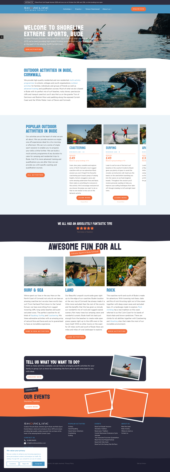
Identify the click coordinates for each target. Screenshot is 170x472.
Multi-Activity (125, 429)
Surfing (41, 315)
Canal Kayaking (73, 429)
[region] (25, 457)
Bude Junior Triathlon (101, 431)
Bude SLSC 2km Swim (102, 442)
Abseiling (114, 321)
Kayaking (34, 315)
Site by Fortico (141, 463)
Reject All (26, 464)
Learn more (84, 198)
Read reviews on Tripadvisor (85, 232)
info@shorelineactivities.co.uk (36, 443)
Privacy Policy (69, 463)
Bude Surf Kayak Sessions (103, 427)
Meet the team (126, 427)
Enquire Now (138, 9)
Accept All (38, 464)
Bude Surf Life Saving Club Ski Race (106, 444)
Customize (12, 464)
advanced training (31, 88)
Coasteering (53, 315)
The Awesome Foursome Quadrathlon (107, 438)
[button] (68, 9)
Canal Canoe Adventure (75, 431)
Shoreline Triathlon (101, 429)
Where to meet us (127, 431)
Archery (70, 427)
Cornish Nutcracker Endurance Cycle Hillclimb (106, 434)
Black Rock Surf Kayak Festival (104, 440)
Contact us (124, 433)
